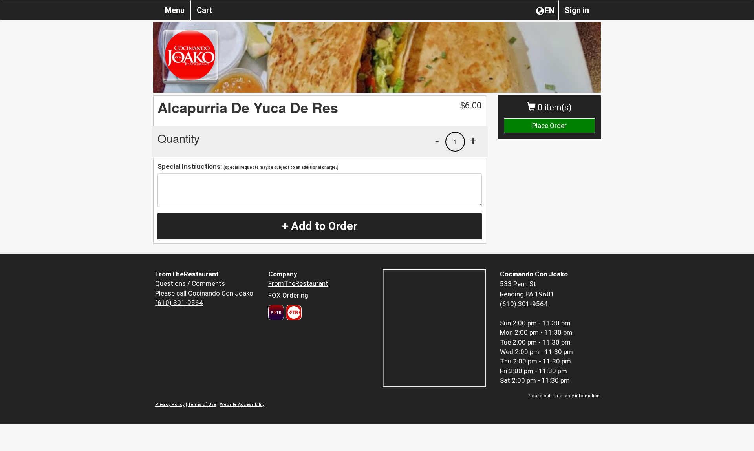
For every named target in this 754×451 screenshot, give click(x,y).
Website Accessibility (242, 404)
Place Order (549, 126)
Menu (175, 10)
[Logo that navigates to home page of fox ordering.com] (293, 312)
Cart (204, 10)
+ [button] (473, 140)
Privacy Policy (170, 404)
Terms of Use (202, 404)
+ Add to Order (319, 226)
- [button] (437, 140)
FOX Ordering (288, 295)
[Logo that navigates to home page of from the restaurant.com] (276, 312)
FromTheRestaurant (298, 283)
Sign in (577, 10)
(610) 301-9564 (179, 303)
